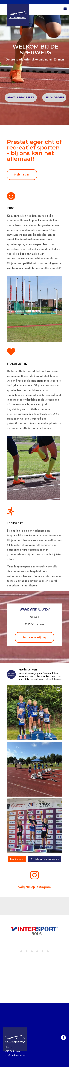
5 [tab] (42, 951)
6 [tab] (48, 951)
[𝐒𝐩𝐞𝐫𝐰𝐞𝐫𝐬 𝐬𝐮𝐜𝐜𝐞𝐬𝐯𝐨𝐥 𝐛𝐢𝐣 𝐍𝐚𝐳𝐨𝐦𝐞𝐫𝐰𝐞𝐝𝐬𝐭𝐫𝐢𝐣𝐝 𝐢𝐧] (34, 712)
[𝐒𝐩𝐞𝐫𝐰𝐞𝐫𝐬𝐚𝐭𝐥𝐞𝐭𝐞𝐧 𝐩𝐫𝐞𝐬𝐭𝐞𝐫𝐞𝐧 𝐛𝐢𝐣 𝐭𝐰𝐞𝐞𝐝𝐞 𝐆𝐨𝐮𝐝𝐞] (34, 825)
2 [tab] (26, 951)
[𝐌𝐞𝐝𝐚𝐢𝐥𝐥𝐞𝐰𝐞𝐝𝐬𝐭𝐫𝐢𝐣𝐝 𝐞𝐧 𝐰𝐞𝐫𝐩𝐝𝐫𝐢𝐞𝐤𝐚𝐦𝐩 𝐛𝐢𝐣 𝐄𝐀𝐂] (34, 769)
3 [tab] (32, 951)
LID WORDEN (54, 97)
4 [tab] (37, 951)
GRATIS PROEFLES (21, 97)
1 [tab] (21, 951)
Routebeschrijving (34, 637)
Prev (7, 933)
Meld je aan (22, 174)
